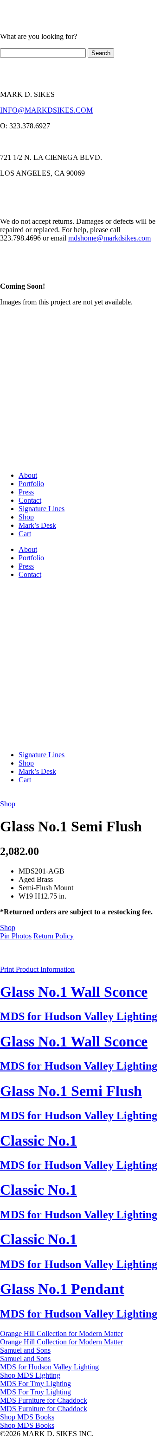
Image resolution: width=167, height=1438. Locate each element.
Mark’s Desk (37, 525)
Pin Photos (16, 936)
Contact (30, 500)
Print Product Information (37, 969)
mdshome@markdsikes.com (109, 238)
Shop (26, 517)
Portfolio (31, 484)
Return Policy (53, 936)
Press (26, 492)
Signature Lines (41, 509)
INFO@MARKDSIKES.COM (46, 110)
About (28, 475)
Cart (25, 534)
